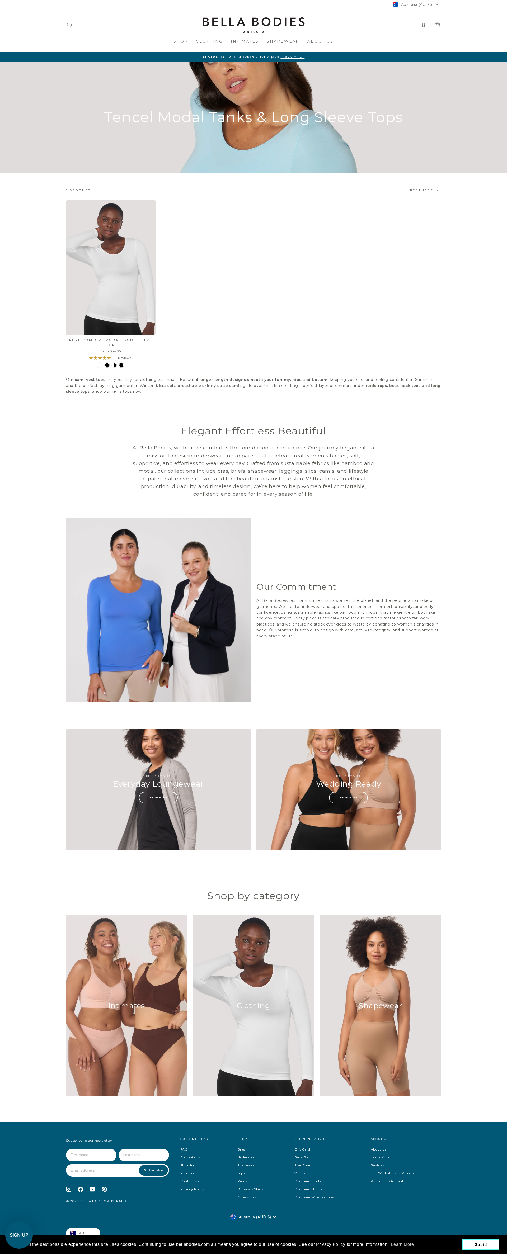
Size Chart (303, 1165)
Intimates (245, 41)
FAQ (184, 1149)
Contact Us (189, 1181)
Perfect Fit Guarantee (389, 1181)
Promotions (190, 1157)
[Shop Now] (158, 789)
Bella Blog (303, 1157)
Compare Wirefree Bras (314, 1197)
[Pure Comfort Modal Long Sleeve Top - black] (107, 365)
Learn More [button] (402, 1244)
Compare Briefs (307, 1181)
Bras (241, 1149)
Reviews (377, 1165)
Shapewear (283, 41)
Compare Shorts (308, 1189)
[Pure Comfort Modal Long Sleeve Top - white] (99, 365)
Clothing (209, 41)
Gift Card (302, 1149)
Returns (187, 1173)
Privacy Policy (192, 1189)
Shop (180, 41)
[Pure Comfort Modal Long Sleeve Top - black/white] (114, 365)
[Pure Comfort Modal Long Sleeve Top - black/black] (121, 365)
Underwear (246, 1157)
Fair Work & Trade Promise (393, 1173)
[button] (19, 1235)
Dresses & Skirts (250, 1189)
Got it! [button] (481, 1244)
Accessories (246, 1197)
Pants (242, 1181)
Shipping (188, 1165)
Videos (299, 1173)
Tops (241, 1173)
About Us (320, 41)
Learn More (380, 1157)
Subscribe (153, 1170)
